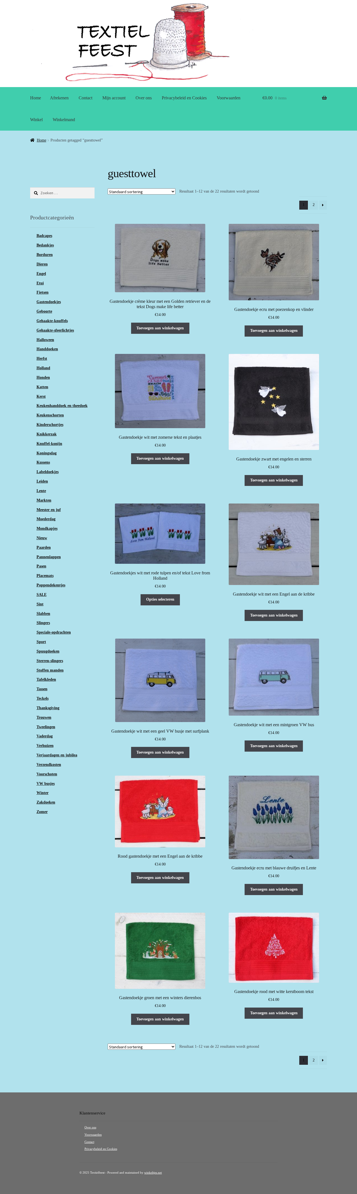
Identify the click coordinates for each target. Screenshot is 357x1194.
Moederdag (46, 519)
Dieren (42, 264)
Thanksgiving (48, 708)
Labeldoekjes (48, 472)
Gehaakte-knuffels (52, 321)
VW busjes (46, 783)
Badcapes (44, 236)
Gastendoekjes (49, 302)
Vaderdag (45, 736)
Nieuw (42, 538)
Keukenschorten (50, 415)
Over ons (144, 97)
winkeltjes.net (153, 1172)
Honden (43, 377)
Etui (40, 283)
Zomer (42, 812)
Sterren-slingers (50, 661)
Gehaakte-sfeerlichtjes (55, 330)
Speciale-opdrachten (54, 632)
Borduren (45, 255)
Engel (41, 274)
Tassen (42, 689)
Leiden (42, 481)
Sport (41, 642)
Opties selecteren (160, 599)
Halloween (45, 340)
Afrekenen (59, 97)
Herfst (42, 358)
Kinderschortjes (50, 425)
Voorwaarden (228, 97)
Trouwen (44, 717)
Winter (43, 793)
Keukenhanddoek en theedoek (62, 406)
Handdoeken (47, 349)
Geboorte (44, 311)
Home (35, 97)
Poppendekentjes (51, 585)
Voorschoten (47, 774)
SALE (42, 595)
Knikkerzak (47, 434)
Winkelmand (64, 119)
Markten (44, 500)
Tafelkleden (46, 679)
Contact (85, 97)
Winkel (36, 119)
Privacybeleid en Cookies (184, 97)
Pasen (41, 566)
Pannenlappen (49, 557)
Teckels (43, 698)
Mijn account (114, 97)
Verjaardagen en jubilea (57, 755)
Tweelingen (46, 727)
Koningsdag (47, 453)
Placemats (45, 576)
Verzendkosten (49, 765)
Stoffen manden (50, 670)
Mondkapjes (47, 528)
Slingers (43, 623)
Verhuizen (45, 746)
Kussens (43, 462)
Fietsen (43, 292)
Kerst (41, 396)
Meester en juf (49, 510)
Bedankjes (45, 245)
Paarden (44, 547)
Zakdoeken (46, 802)
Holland (43, 368)
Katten (42, 387)
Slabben (43, 614)
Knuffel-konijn (49, 444)
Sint (40, 604)
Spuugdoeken (48, 651)
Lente (41, 491)
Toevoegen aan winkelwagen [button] (160, 328)
